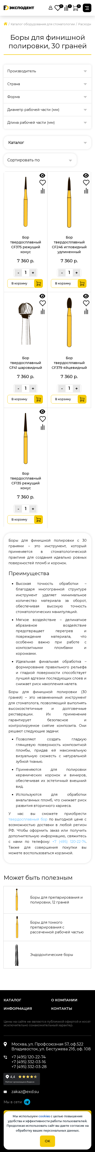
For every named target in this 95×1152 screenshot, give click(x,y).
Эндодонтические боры (51, 955)
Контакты (61, 1008)
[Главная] (5, 24)
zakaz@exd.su (25, 1091)
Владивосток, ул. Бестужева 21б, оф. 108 (51, 1049)
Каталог (12, 1000)
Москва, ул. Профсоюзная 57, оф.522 (47, 1044)
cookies (44, 1116)
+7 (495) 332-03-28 (29, 1066)
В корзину (19, 283)
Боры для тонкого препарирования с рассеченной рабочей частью (57, 927)
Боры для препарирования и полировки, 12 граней (56, 899)
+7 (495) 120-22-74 (69, 841)
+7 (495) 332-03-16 (28, 1062)
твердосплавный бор (28, 819)
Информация (18, 1008)
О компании (64, 1000)
